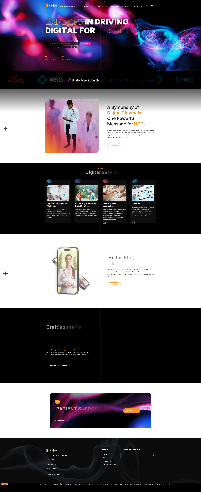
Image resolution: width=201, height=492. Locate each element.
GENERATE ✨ (85, 43)
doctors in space (50, 47)
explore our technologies (57, 365)
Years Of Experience (51, 59)
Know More (114, 145)
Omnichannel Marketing (68, 6)
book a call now (54, 474)
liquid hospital (67, 47)
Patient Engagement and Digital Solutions (86, 204)
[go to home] (51, 5)
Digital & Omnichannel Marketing (57, 204)
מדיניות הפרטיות (41, 484)
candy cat (74, 47)
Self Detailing (50, 213)
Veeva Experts (66, 59)
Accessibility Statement (110, 464)
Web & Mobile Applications (109, 204)
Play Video (133, 411)
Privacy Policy (107, 457)
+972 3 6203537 (51, 464)
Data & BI (127, 6)
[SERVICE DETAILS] (55, 222)
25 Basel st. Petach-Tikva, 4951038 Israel (58, 456)
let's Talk (149, 5)
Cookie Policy (107, 461)
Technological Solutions (91, 6)
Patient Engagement (112, 6)
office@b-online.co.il (52, 468)
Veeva (48, 209)
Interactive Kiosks (60, 213)
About (136, 6)
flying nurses (59, 47)
